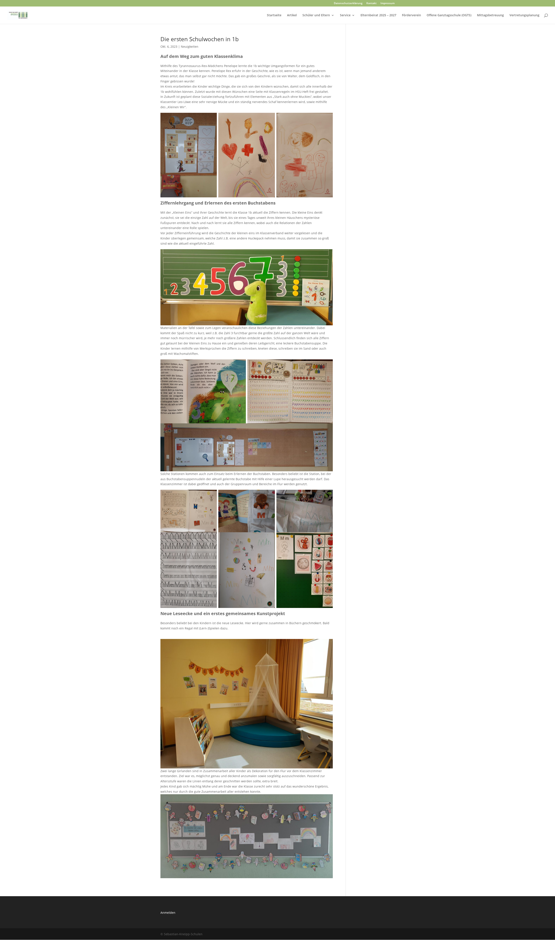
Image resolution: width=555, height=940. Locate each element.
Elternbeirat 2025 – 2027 (378, 15)
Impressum (387, 3)
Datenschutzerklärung (348, 3)
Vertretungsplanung (524, 15)
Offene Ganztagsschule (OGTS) (449, 15)
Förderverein (411, 15)
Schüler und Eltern (316, 15)
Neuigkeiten (189, 46)
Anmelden (167, 913)
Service (345, 15)
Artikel (292, 15)
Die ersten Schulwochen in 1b (199, 39)
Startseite (274, 15)
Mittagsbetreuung (490, 15)
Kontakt (371, 3)
